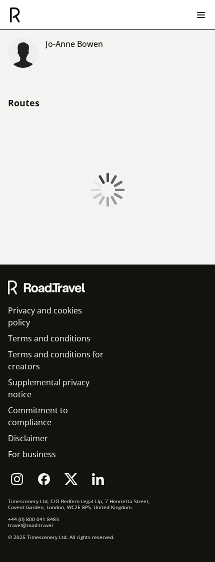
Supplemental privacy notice (49, 388)
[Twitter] (71, 479)
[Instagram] (17, 479)
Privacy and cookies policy (45, 316)
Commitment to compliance (38, 416)
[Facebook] (44, 479)
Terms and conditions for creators (56, 360)
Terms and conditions (49, 338)
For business (32, 454)
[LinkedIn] (98, 479)
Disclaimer (28, 438)
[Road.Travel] (15, 14)
